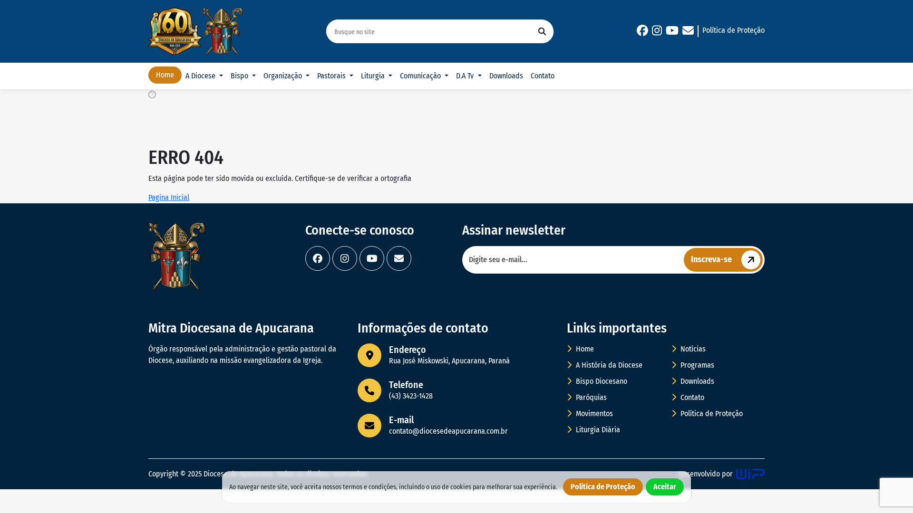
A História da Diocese (608, 365)
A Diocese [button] (201, 75)
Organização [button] (283, 75)
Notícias (692, 348)
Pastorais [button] (332, 75)
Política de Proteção (733, 30)
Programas (696, 365)
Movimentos (593, 413)
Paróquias (590, 397)
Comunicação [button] (421, 75)
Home (165, 74)
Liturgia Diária (597, 429)
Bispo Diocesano (600, 381)
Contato (542, 75)
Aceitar (664, 486)
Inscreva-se (711, 259)
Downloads (506, 75)
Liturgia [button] (374, 75)
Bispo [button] (240, 75)
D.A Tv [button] (466, 75)
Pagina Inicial (168, 197)
